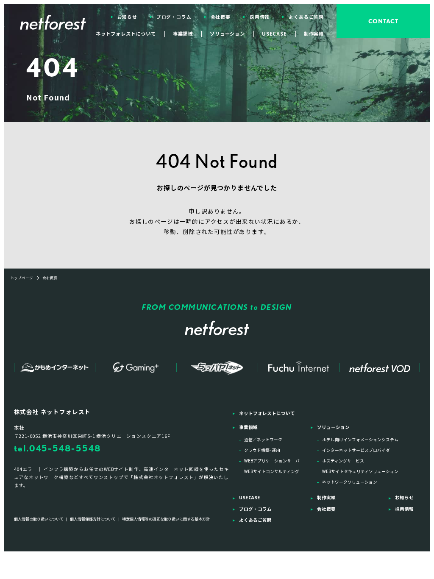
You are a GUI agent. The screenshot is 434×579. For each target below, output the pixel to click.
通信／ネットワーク (263, 440)
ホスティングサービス (343, 461)
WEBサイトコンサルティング (271, 471)
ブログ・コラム (174, 17)
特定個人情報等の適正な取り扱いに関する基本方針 (166, 519)
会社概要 (221, 17)
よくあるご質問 (306, 17)
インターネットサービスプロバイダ (356, 450)
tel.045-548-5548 (57, 448)
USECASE (274, 33)
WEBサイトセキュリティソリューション (360, 471)
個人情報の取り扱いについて (39, 519)
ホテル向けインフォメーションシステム (360, 440)
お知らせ (127, 17)
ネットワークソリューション (349, 482)
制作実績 (314, 33)
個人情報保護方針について (93, 519)
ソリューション (333, 427)
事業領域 (248, 427)
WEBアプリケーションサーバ (272, 461)
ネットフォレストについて (126, 33)
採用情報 (260, 17)
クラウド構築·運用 (262, 450)
